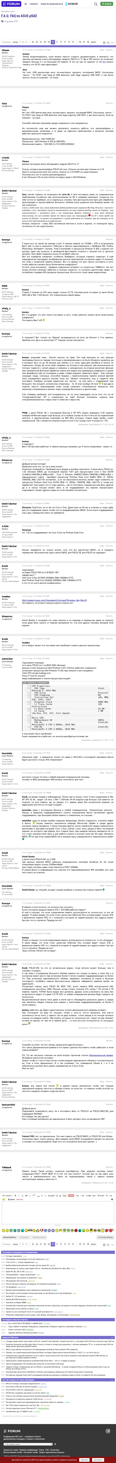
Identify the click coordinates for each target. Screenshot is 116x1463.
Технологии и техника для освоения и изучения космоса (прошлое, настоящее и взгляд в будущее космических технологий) (56, 1306)
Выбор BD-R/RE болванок (16, 1299)
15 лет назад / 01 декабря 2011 (36, 753)
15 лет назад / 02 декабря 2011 (36, 773)
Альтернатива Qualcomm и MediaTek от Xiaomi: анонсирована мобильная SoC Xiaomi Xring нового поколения (49, 1372)
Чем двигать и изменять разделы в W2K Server (24, 1399)
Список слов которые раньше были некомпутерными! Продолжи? (32, 1396)
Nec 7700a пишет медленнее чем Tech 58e (22, 1405)
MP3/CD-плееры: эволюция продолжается (23, 1384)
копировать (42, 683)
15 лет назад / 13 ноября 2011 (35, 460)
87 (84, 42)
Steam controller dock (17, 1330)
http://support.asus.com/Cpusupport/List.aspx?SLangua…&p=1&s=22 (54, 600)
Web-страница (7, 321)
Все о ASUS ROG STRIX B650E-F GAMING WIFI (25, 1323)
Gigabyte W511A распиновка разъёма (22, 1333)
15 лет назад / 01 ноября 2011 (36, 157)
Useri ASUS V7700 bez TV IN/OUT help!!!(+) (22, 1387)
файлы (12, 1199)
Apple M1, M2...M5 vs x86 (15, 1272)
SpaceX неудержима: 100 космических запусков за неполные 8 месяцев (35, 1364)
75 (73, 42)
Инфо (102, 50)
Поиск (41, 1450)
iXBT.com (7, 1456)
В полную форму (105, 1237)
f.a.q (6, 21)
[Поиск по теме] (108, 42)
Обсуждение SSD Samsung (16, 1281)
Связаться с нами (11, 1450)
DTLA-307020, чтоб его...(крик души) (20, 1390)
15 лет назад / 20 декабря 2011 (36, 1167)
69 (49, 42)
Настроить (98, 1460)
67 (41, 42)
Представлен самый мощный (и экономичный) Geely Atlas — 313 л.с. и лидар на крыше (41, 1361)
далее (93, 42)
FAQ (47, 1450)
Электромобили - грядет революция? (21, 1275)
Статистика (54, 1450)
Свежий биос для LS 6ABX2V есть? (19, 1412)
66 (37, 42)
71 (57, 42)
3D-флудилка (11, 1287)
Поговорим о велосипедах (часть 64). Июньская (25, 1259)
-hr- (107, 1195)
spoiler (52, 1195)
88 (88, 42)
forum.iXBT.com (57, 1456)
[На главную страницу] (11, 4)
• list (77, 1195)
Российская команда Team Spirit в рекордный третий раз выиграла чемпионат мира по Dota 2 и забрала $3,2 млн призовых (55, 1375)
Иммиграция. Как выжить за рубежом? (21, 1278)
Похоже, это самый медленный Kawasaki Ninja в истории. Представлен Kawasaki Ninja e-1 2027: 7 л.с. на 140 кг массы (52, 1353)
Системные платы (8, 11)
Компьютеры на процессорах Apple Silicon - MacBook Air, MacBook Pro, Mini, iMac (38, 1269)
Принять (84, 1460)
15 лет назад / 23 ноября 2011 (35, 659)
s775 (16, 21)
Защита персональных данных (51, 1452)
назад (15, 42)
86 (80, 42)
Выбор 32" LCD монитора (15, 1296)
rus (111, 1195)
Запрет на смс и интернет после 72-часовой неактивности (29, 1312)
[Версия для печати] (104, 42)
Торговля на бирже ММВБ (16, 1303)
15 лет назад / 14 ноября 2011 (36, 503)
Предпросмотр (39, 1237)
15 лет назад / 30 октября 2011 (37, 50)
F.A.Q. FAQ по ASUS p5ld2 (19, 15)
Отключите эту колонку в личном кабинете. (20, 1416)
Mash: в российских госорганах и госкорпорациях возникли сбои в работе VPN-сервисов (42, 1350)
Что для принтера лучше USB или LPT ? (21, 1408)
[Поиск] (95, 3)
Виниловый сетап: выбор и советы (20, 1309)
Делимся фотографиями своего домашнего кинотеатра (28, 1290)
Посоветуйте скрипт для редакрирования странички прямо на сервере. (35, 1402)
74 (69, 42)
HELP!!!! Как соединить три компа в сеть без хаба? (25, 1393)
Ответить (109, 50)
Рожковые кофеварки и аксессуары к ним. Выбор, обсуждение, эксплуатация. (37, 1315)
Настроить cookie (31, 1452)
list (82, 1195)
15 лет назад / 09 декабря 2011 (36, 1132)
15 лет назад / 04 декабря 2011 (36, 1104)
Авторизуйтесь (9, 1237)
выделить (32, 683)
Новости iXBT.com (10, 1337)
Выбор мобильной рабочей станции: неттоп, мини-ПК (27, 1265)
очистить (19, 1199)
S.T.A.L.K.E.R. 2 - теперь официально (20, 1262)
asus (11, 21)
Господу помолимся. (14, 1256)
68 (45, 42)
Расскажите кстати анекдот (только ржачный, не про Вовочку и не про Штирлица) (39, 1293)
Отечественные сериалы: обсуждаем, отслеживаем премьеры (31, 1284)
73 (65, 42)
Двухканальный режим (101, 1055)
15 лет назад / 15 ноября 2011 (35, 566)
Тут (104, 62)
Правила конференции (28, 1450)
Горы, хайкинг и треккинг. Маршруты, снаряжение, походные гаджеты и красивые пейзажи (45, 1327)
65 (33, 42)
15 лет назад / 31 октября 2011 (36, 103)
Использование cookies (13, 1452)
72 (61, 42)
